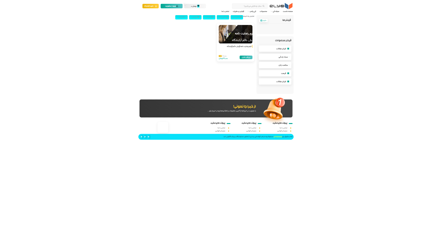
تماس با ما (225, 11)
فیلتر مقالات (281, 48)
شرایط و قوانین (282, 130)
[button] (148, 137)
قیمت (283, 73)
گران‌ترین (208, 17)
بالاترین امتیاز (222, 17)
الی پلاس (253, 11)
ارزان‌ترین (194, 17)
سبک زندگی (283, 56)
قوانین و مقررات (238, 11)
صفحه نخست (288, 11)
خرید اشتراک (148, 6)
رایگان (180, 17)
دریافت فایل (246, 57)
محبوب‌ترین (235, 17)
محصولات (263, 11)
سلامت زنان (283, 65)
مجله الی (276, 11)
